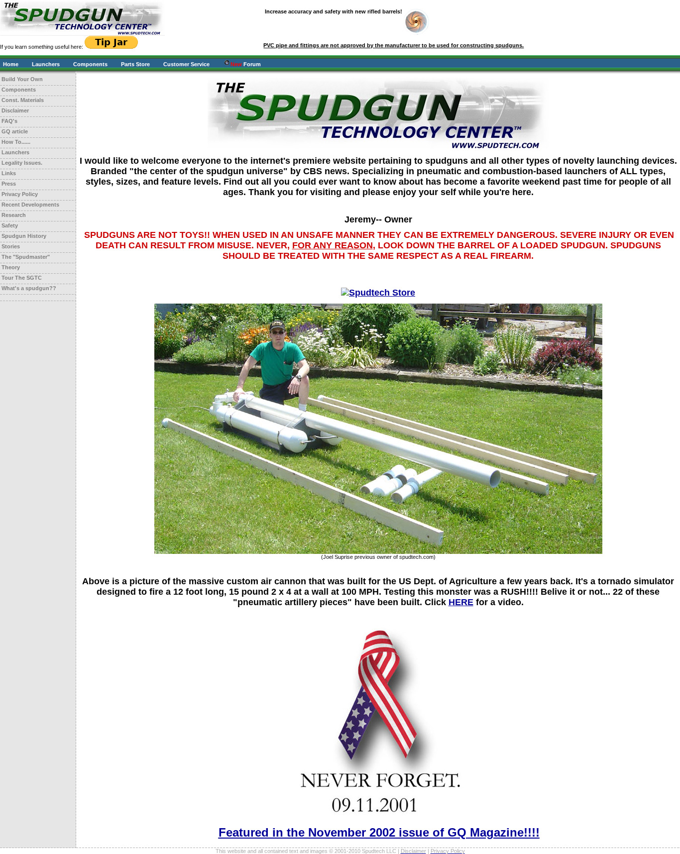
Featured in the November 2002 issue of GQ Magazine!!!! (379, 832)
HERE (461, 602)
